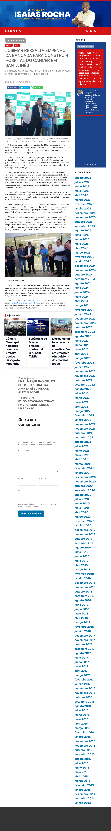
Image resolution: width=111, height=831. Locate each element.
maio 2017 (81, 666)
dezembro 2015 (85, 741)
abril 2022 (81, 406)
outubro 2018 (83, 591)
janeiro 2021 (83, 472)
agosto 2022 (83, 389)
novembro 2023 (85, 323)
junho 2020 (82, 503)
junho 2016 (82, 714)
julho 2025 (82, 235)
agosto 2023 (83, 336)
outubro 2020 (84, 485)
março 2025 (83, 252)
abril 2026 (81, 195)
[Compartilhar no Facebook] (13, 87)
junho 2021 (82, 450)
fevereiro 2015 (84, 785)
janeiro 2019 (83, 578)
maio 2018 (81, 613)
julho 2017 (81, 657)
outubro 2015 (83, 750)
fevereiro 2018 (84, 626)
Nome (21, 479)
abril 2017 (81, 670)
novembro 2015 (85, 745)
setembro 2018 (85, 595)
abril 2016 (81, 723)
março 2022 (83, 411)
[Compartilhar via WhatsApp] (37, 87)
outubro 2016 (83, 697)
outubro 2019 (83, 538)
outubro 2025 (84, 221)
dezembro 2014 (85, 794)
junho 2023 (82, 345)
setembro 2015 (85, 754)
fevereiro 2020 (84, 521)
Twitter (21, 303)
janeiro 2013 (83, 802)
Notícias (17, 45)
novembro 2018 (85, 587)
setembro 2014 (85, 798)
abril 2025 (81, 248)
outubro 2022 (84, 380)
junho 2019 (82, 556)
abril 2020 (81, 512)
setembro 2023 (85, 331)
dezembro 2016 (85, 688)
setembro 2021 (85, 437)
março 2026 (83, 199)
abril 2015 (81, 776)
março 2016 (82, 728)
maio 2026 (82, 190)
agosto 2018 (83, 600)
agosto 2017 (83, 653)
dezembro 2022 (85, 371)
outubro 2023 (84, 327)
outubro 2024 (84, 274)
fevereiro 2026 (84, 204)
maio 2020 (82, 508)
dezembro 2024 (85, 265)
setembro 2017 (84, 648)
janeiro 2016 (83, 736)
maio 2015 (81, 772)
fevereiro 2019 (84, 574)
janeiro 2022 (83, 419)
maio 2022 (82, 402)
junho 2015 (82, 767)
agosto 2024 (83, 283)
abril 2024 (81, 301)
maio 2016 (81, 719)
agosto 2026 (83, 177)
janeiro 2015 (83, 789)
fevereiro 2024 (84, 309)
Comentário (23, 451)
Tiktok (36, 303)
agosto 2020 (83, 494)
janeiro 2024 (83, 314)
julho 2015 (81, 763)
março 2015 (82, 780)
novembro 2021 (85, 428)
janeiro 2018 (83, 631)
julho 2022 (82, 393)
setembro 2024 (85, 279)
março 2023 (83, 358)
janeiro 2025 (83, 261)
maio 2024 (82, 296)
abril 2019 (81, 565)
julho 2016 (81, 710)
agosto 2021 (83, 441)
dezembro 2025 (85, 213)
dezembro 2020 (85, 477)
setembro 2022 (85, 384)
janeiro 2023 (83, 367)
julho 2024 (82, 287)
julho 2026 (82, 182)
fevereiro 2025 (84, 256)
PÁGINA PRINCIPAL (13, 31)
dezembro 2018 (85, 582)
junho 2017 (82, 662)
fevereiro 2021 (84, 468)
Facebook (14, 303)
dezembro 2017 (85, 635)
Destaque (8, 45)
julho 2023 (82, 340)
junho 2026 (82, 186)
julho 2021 (81, 446)
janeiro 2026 (83, 208)
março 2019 (82, 569)
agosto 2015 (83, 758)
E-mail (42, 479)
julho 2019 (81, 552)
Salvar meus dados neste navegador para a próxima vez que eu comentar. (37, 505)
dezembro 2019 (85, 529)
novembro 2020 (85, 481)
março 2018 (82, 622)
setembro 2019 (85, 543)
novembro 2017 (85, 640)
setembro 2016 (85, 701)
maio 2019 (81, 560)
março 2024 (83, 305)
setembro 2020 (85, 490)
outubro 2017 (83, 644)
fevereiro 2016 (84, 732)
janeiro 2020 (83, 525)
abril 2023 (81, 353)
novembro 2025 (85, 217)
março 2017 (82, 675)
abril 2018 (81, 618)
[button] (85, 164)
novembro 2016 (85, 692)
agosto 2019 (83, 547)
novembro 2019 (85, 534)
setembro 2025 (85, 226)
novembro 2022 (85, 375)
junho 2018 (82, 609)
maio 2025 (82, 243)
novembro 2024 (85, 270)
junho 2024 (82, 292)
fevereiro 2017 (84, 679)
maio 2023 (82, 349)
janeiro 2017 (83, 684)
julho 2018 (81, 604)
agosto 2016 (83, 706)
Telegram (28, 303)
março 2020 (83, 516)
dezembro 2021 (85, 424)
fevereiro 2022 (84, 415)
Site (19, 490)
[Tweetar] (25, 87)
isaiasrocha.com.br (31, 300)
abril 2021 (81, 459)
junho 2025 (82, 239)
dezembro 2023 (85, 318)
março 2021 (82, 463)
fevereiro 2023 (84, 362)
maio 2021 (81, 455)
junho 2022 (82, 397)
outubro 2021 (83, 433)
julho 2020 (82, 499)
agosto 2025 (83, 230)
